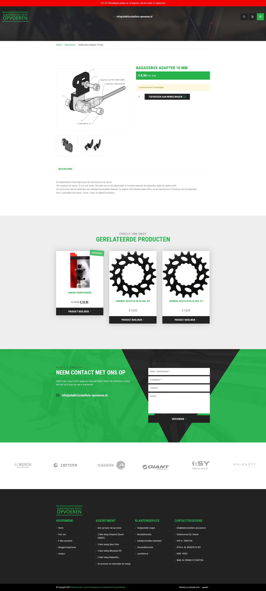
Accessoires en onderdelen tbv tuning (114, 563)
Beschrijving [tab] (65, 169)
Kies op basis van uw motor (110, 528)
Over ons (62, 534)
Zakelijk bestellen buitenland (149, 540)
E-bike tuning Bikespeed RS (110, 550)
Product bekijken (78, 311)
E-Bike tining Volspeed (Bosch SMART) (111, 536)
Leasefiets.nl (142, 553)
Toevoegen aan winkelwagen (165, 96)
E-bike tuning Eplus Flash (108, 544)
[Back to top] (261, 586)
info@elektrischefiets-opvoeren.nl (134, 16)
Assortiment (70, 44)
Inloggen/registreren (67, 547)
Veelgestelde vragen (146, 528)
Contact (61, 553)
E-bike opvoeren (65, 540)
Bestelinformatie (144, 534)
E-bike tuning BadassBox (108, 557)
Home (58, 44)
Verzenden (178, 418)
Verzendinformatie (145, 547)
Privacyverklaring (118, 587)
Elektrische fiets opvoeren (80, 587)
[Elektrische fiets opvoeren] (15, 16)
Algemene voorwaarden (101, 587)
